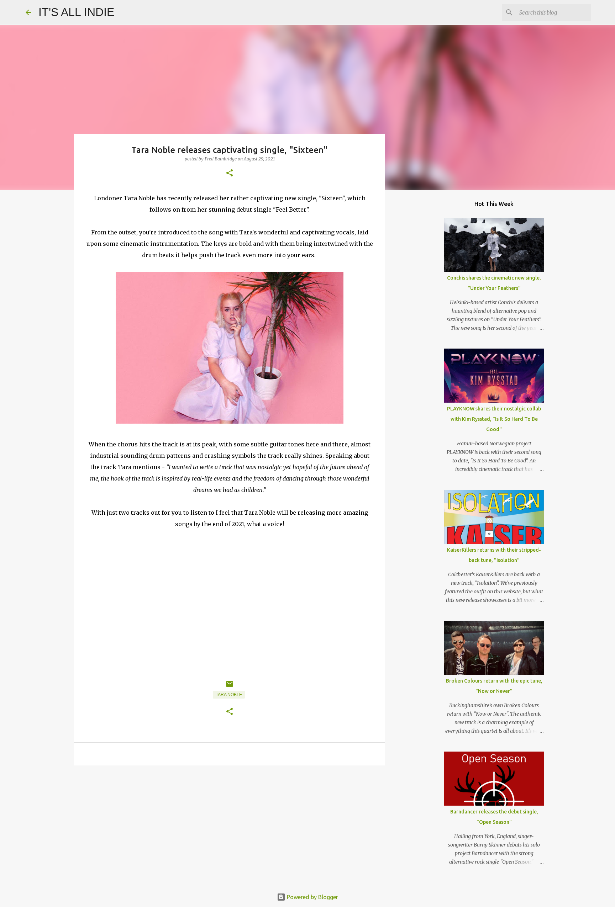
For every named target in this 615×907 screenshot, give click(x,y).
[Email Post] (229, 686)
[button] (229, 173)
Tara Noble (229, 694)
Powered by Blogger (311, 897)
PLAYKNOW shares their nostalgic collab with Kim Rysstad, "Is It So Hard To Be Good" (494, 419)
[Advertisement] (229, 826)
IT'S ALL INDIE (76, 12)
